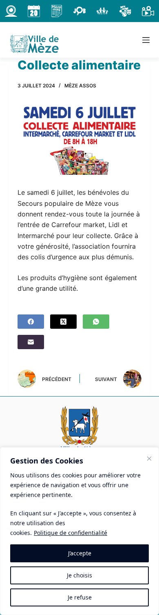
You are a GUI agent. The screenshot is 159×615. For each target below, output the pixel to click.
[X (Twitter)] (63, 321)
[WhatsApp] (96, 321)
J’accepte (79, 553)
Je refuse (80, 597)
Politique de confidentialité (70, 533)
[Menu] (146, 40)
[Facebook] (31, 321)
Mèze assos (80, 85)
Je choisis (79, 575)
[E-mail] (31, 342)
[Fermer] (149, 459)
